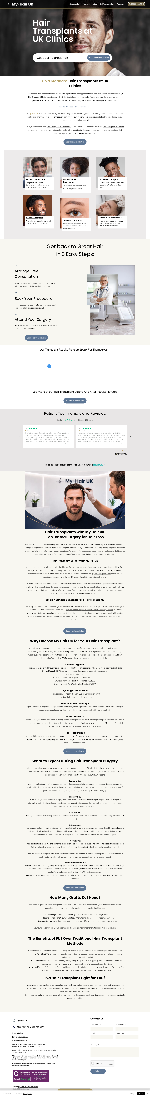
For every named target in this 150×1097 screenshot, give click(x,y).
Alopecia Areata (72, 610)
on (97, 464)
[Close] (147, 1093)
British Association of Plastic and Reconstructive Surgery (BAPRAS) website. (75, 775)
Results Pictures (106, 392)
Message (94, 1045)
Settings (131, 1094)
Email (93, 1033)
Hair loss (28, 544)
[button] (86, 4)
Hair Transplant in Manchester (59, 127)
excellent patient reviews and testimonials (103, 736)
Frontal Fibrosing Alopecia (102, 610)
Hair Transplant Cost (102, 574)
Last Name (120, 1025)
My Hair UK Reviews (79, 464)
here (91, 697)
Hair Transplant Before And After (75, 392)
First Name (95, 1025)
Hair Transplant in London (113, 127)
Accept (141, 1094)
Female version (80, 606)
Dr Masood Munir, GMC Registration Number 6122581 (75, 677)
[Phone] (14, 1027)
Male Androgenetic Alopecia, (59, 606)
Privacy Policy (27, 1094)
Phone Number (122, 1033)
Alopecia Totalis (85, 610)
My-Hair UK (22, 1020)
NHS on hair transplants (80, 655)
